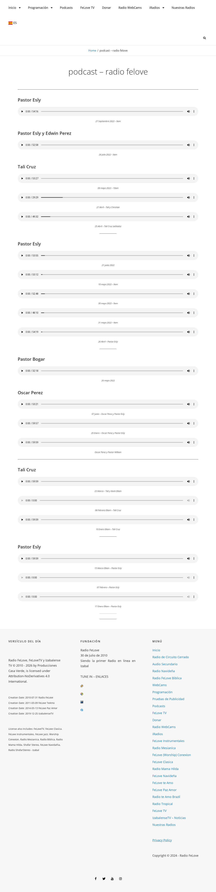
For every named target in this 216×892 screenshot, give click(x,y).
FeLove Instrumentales (168, 741)
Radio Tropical (162, 804)
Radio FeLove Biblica (167, 678)
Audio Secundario (165, 664)
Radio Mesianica (164, 748)
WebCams (159, 685)
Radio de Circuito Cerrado (170, 657)
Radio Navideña (163, 671)
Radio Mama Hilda (165, 769)
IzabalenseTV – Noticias (169, 818)
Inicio (12, 8)
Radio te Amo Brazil (166, 797)
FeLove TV (87, 8)
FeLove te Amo (162, 783)
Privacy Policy (162, 840)
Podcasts (66, 8)
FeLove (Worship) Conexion (171, 755)
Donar (106, 8)
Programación (38, 8)
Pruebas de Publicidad (168, 699)
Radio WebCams (130, 8)
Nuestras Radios (183, 8)
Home (92, 50)
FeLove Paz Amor (164, 790)
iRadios (154, 8)
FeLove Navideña (164, 776)
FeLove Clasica (162, 762)
